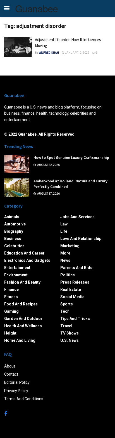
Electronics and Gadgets (27, 260)
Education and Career (24, 253)
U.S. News (69, 340)
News (65, 260)
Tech (65, 311)
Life (63, 231)
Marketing (70, 246)
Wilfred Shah (49, 52)
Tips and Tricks (75, 318)
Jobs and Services (77, 217)
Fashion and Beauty (22, 282)
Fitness (11, 297)
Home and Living (19, 340)
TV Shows (69, 333)
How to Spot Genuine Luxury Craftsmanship (71, 157)
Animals (11, 217)
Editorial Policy (17, 382)
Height (10, 333)
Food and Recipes (21, 304)
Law (64, 224)
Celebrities (14, 246)
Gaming (11, 311)
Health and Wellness (23, 326)
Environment (16, 275)
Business (12, 238)
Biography (13, 231)
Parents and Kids (76, 267)
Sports (66, 304)
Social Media (72, 297)
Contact (11, 374)
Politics (67, 275)
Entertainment (17, 267)
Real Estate (70, 289)
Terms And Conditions (23, 399)
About (9, 366)
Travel (66, 326)
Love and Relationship (80, 238)
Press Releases (74, 282)
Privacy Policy (16, 390)
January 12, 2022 (76, 52)
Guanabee (36, 8)
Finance (11, 289)
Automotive (15, 224)
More (65, 253)
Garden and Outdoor (23, 318)
